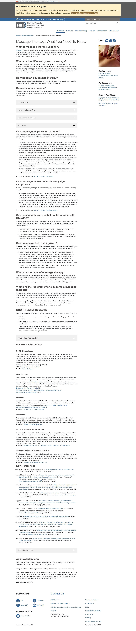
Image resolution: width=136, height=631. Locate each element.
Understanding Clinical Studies (26, 392)
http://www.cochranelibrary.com (29, 481)
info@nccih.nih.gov (27, 369)
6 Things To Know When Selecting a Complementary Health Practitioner (108, 88)
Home (18, 35)
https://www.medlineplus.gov (32, 424)
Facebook (40, 600)
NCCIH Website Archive (93, 621)
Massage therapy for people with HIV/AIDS (52, 508)
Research (69, 31)
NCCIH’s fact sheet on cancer (43, 176)
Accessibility (89, 603)
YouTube (39, 605)
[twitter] (114, 40)
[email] (106, 40)
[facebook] (111, 40)
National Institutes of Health (55, 19)
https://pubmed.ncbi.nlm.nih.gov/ (34, 409)
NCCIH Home (55, 600)
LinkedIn (23, 605)
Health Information (27, 35)
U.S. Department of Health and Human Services (31, 19)
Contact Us (57, 593)
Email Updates (25, 616)
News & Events (102, 31)
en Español (89, 614)
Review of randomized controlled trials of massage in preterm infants (46, 516)
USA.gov (53, 610)
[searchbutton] (117, 23)
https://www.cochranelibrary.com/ (34, 462)
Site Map (88, 617)
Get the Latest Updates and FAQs (84, 13)
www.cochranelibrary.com (64, 495)
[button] (47, 102)
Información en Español (93, 19)
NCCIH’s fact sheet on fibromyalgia (45, 210)
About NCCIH (114, 31)
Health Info (60, 31)
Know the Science (34, 382)
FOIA (87, 607)
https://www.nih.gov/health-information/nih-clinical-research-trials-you (46, 445)
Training (92, 31)
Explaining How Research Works (27, 388)
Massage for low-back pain (50, 493)
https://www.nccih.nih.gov (31, 367)
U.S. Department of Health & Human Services (66, 607)
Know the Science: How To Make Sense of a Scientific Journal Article (39, 390)
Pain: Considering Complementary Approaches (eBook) (108, 75)
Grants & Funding (81, 31)
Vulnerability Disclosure (93, 610)
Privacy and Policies (92, 600)
